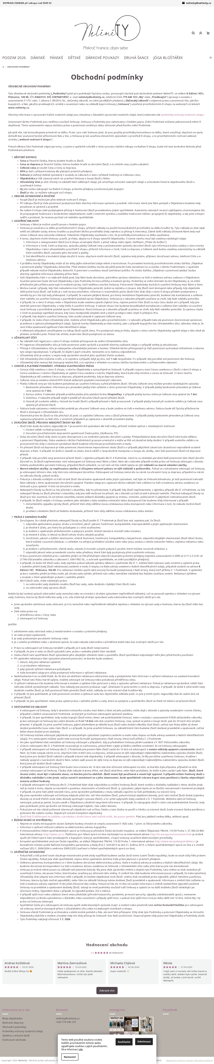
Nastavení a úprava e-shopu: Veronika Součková (189, 1060)
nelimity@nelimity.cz (198, 2)
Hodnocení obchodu (107, 944)
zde (81, 1049)
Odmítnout (144, 1041)
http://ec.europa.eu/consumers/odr (171, 834)
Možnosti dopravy (12, 1022)
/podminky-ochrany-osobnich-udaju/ (182, 114)
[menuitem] (14, 58)
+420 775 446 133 (66, 1022)
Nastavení (70, 1057)
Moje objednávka (12, 1018)
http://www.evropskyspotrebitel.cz (175, 841)
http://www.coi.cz (54, 834)
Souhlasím (124, 1042)
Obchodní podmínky (14, 1027)
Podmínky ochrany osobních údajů (22, 1031)
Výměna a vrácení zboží (16, 1035)
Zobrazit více (106, 990)
